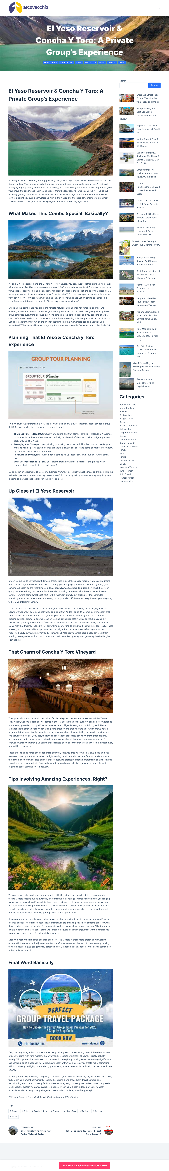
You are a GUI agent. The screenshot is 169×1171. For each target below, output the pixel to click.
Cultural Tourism (127, 439)
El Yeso (79, 63)
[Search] (160, 8)
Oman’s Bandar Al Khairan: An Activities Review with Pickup (147, 173)
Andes (47, 63)
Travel (122, 63)
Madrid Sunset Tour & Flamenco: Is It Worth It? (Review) (147, 142)
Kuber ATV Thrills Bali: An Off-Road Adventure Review (148, 204)
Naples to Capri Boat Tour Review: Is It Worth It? (148, 129)
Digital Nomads (127, 443)
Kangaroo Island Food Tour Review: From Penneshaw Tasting (147, 302)
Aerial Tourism (126, 408)
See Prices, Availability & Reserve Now (84, 1165)
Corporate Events (128, 432)
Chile (54, 63)
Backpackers (125, 415)
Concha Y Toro (66, 63)
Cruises (123, 436)
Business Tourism (128, 425)
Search (122, 81)
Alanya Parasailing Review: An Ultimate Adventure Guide (147, 261)
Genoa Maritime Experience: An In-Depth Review (146, 383)
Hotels (122, 456)
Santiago (112, 63)
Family (122, 449)
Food (122, 453)
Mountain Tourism (128, 467)
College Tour (125, 429)
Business (123, 422)
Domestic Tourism (128, 446)
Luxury (122, 463)
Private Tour (90, 63)
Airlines (123, 411)
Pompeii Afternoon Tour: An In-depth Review (146, 288)
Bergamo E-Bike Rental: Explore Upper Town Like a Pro (148, 217)
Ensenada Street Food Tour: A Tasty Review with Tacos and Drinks (148, 98)
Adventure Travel (128, 404)
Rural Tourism (126, 470)
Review (102, 63)
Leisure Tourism (127, 460)
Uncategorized (126, 481)
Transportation (126, 477)
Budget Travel (126, 418)
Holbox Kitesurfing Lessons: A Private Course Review (146, 231)
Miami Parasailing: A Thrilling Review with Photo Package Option (146, 366)
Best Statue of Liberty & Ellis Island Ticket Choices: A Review (149, 274)
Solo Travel (125, 474)
